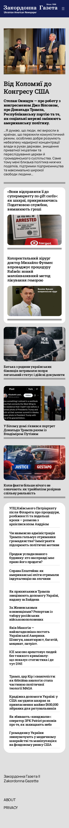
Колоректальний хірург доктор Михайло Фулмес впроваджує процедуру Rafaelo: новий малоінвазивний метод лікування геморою (30, 269)
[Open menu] (63, 8)
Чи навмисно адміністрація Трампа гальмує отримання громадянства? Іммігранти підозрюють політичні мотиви (34, 539)
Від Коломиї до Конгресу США (27, 87)
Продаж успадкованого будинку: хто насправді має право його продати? (31, 558)
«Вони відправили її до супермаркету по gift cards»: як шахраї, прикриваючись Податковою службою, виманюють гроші (32, 200)
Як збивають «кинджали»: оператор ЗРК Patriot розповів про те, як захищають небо (32, 720)
